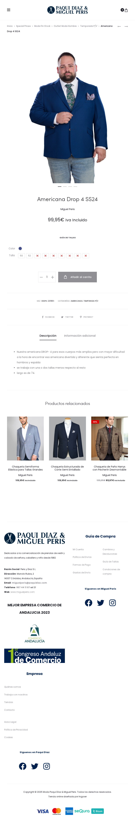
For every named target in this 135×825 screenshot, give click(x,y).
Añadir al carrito (81, 277)
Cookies (8, 737)
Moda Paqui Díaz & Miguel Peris (59, 791)
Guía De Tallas (68, 237)
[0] (126, 10)
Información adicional (80, 336)
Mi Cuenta (78, 549)
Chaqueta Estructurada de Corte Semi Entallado (67, 468)
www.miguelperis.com (23, 591)
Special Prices (23, 26)
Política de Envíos (82, 557)
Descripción (48, 336)
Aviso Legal (10, 721)
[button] (59, 186)
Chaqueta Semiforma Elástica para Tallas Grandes (25, 468)
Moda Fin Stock (42, 26)
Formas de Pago (82, 564)
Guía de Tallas (111, 561)
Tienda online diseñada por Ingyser (67, 796)
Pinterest (88, 317)
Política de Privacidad (16, 729)
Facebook (50, 317)
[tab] (48, 335)
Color (12, 248)
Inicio (10, 26)
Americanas (77, 301)
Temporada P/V (88, 26)
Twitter (69, 317)
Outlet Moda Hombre (65, 26)
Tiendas (8, 702)
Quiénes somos (12, 686)
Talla (12, 255)
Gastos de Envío (81, 572)
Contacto (9, 709)
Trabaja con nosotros (16, 694)
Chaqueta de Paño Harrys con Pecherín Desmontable (109, 468)
